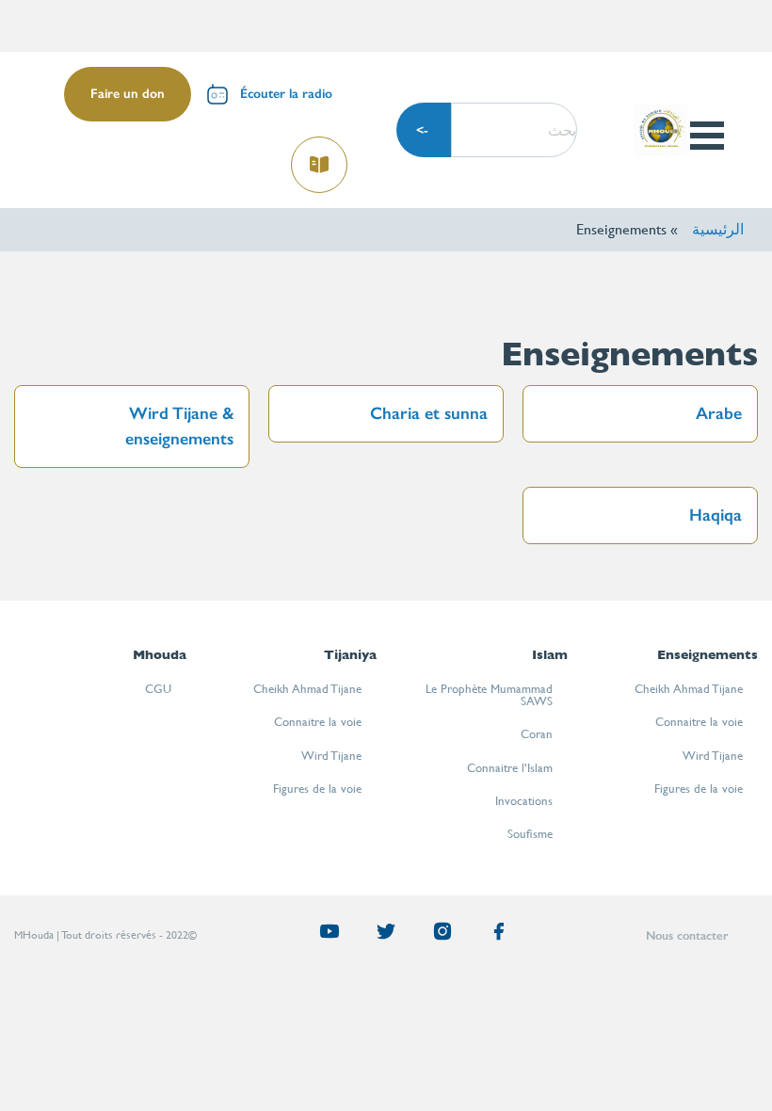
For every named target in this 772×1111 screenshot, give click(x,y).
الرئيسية (718, 229)
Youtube (322, 935)
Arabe (719, 413)
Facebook (491, 935)
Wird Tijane (713, 756)
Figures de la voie (698, 788)
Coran (537, 734)
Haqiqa (715, 515)
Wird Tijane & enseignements (179, 426)
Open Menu (706, 135)
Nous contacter (687, 935)
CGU (158, 689)
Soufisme (530, 834)
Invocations (524, 801)
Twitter (378, 935)
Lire (320, 159)
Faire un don (127, 94)
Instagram (435, 935)
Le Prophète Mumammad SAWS (489, 695)
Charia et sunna (429, 413)
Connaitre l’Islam (510, 768)
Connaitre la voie (699, 722)
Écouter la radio (286, 94)
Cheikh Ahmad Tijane (689, 689)
